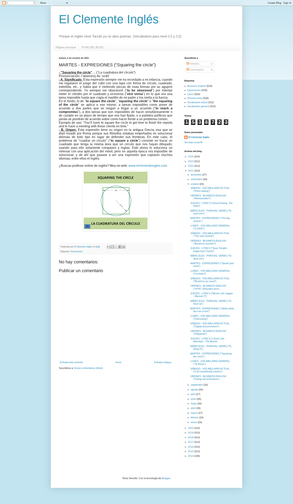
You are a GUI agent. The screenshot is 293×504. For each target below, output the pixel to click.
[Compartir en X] (116, 247)
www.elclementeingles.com (147, 165)
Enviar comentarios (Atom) (88, 368)
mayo (194, 403)
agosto (195, 389)
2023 (191, 161)
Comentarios (196, 69)
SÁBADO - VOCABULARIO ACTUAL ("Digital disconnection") (210, 325)
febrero (195, 417)
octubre (195, 184)
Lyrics (190, 94)
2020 (191, 428)
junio (194, 399)
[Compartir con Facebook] (120, 247)
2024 (191, 156)
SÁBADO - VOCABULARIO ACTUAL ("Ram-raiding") (210, 189)
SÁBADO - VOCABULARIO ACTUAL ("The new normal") (210, 234)
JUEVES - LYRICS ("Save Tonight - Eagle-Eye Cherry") (209, 249)
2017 (191, 442)
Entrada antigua (162, 362)
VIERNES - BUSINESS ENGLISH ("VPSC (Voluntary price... (208, 287)
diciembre (196, 174)
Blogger (166, 478)
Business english (196, 86)
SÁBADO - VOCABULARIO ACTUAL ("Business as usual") (210, 280)
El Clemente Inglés (109, 19)
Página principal (66, 47)
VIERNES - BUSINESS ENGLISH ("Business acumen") (208, 242)
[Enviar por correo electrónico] (109, 247)
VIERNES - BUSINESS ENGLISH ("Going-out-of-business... (208, 377)
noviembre (197, 179)
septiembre (197, 384)
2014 (191, 456)
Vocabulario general (198, 106)
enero (194, 422)
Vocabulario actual (197, 102)
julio (193, 394)
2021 (191, 170)
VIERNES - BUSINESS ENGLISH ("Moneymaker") (208, 197)
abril (193, 408)
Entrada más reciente (71, 362)
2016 (191, 446)
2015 (191, 451)
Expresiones (77, 251)
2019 (191, 432)
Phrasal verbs (194, 98)
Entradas (194, 63)
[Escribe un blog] (112, 247)
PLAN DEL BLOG (92, 47)
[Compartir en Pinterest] (124, 247)
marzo (194, 413)
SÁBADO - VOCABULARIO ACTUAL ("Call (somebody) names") (210, 370)
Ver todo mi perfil (193, 142)
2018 (191, 437)
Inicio (118, 362)
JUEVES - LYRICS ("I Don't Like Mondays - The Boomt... (207, 340)
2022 (191, 166)
